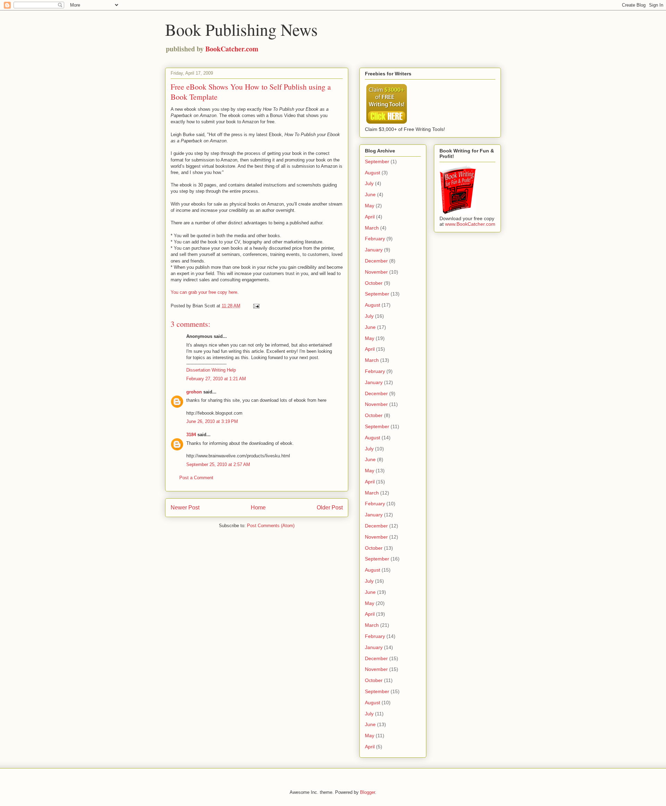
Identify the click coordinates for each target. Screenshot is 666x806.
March (372, 228)
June (370, 194)
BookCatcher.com (231, 49)
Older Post (330, 507)
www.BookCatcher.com (470, 224)
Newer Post (185, 507)
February (375, 238)
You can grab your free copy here (204, 292)
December (376, 261)
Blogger (367, 792)
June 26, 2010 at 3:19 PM (212, 421)
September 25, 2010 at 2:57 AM (218, 464)
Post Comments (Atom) (270, 525)
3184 (191, 434)
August (372, 172)
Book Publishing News (241, 29)
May (369, 205)
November (376, 272)
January (374, 249)
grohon (194, 391)
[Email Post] (256, 305)
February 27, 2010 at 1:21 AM (216, 378)
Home (258, 507)
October (374, 283)
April (370, 216)
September (377, 161)
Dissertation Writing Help (211, 370)
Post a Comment (196, 477)
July (369, 183)
